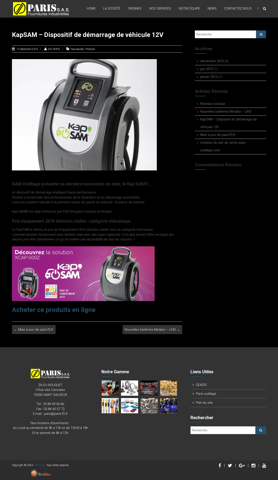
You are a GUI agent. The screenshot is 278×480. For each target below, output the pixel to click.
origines (135, 8)
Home (91, 8)
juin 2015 (206, 69)
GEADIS (201, 385)
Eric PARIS (54, 49)
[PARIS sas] (41, 8)
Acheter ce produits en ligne (54, 309)
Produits (90, 49)
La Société (111, 8)
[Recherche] (261, 34)
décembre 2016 (212, 61)
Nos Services (160, 8)
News (212, 8)
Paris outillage (206, 394)
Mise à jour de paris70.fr (33, 330)
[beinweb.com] (40, 472)
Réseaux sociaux (212, 104)
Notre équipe (189, 8)
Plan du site (204, 403)
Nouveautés (77, 49)
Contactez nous (238, 8)
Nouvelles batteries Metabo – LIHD (152, 330)
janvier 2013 (208, 77)
